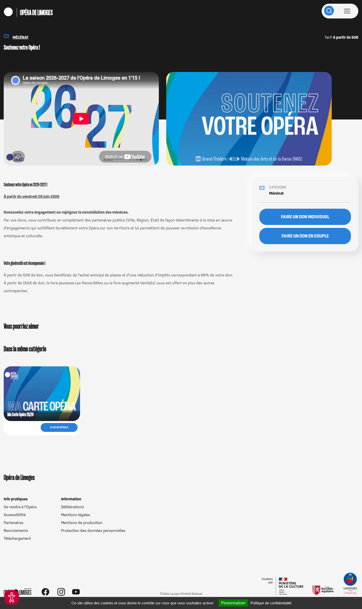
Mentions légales (75, 514)
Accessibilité (15, 514)
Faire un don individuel (305, 216)
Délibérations (72, 507)
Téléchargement (17, 538)
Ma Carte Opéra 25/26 (20, 414)
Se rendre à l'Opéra (20, 507)
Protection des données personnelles (93, 530)
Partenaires (13, 522)
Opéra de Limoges (36, 12)
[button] (11, 597)
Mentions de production (81, 522)
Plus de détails (59, 427)
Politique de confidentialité (271, 603)
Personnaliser (233, 603)
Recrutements (16, 530)
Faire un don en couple (305, 235)
